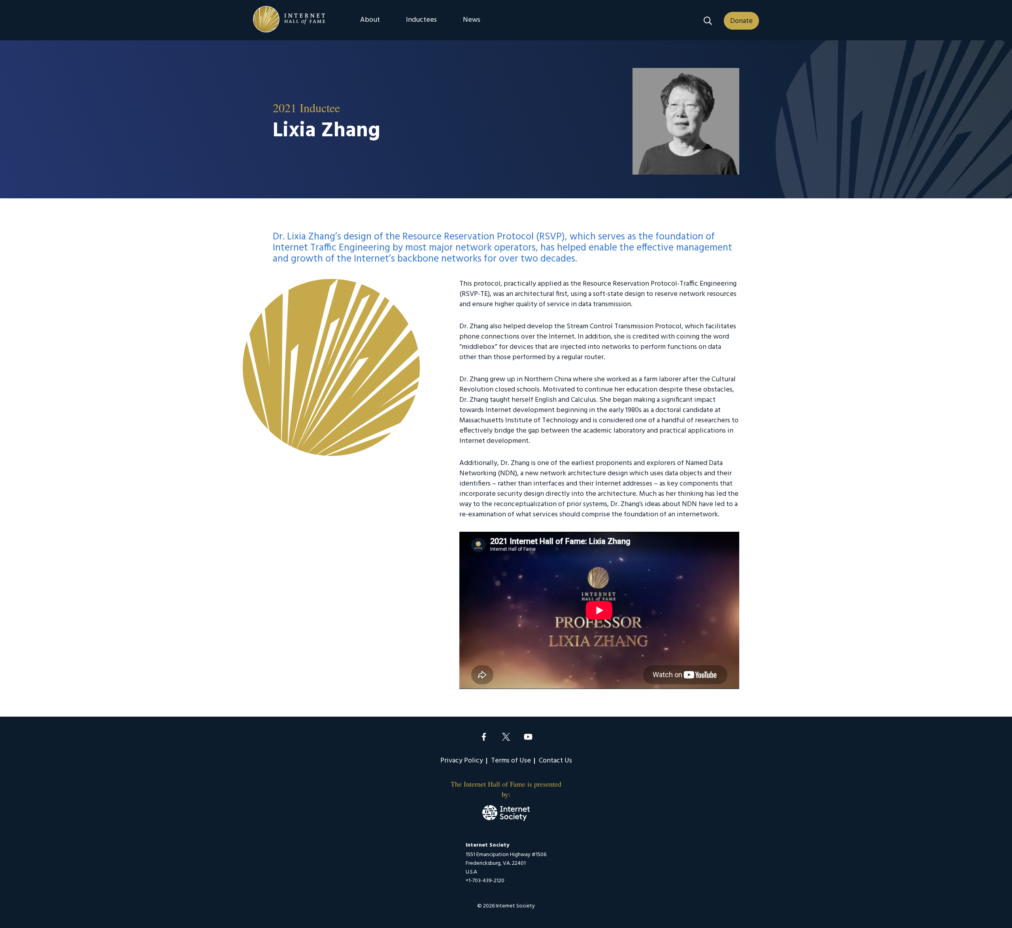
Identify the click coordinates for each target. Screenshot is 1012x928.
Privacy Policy (461, 760)
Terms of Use (511, 760)
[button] (708, 21)
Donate (741, 21)
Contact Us (555, 760)
